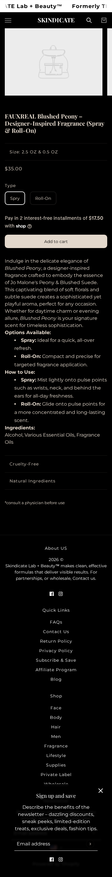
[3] (65, 102)
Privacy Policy (56, 650)
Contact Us (56, 631)
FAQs (56, 622)
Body (56, 717)
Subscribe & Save (56, 660)
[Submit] (90, 844)
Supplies (56, 765)
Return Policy (56, 641)
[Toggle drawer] (8, 20)
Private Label (56, 774)
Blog (56, 679)
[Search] (89, 20)
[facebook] (51, 859)
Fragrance (56, 746)
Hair (56, 727)
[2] (59, 102)
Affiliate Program (56, 669)
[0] (47, 102)
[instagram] (60, 859)
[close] (101, 791)
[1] (53, 102)
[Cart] (104, 20)
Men (56, 736)
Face (56, 708)
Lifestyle (56, 755)
